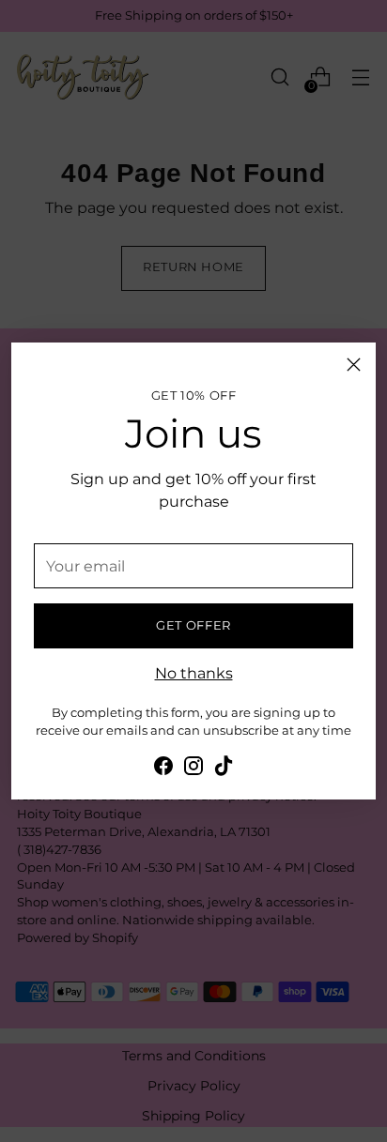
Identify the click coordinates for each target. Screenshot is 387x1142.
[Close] (353, 364)
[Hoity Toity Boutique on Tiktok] (223, 768)
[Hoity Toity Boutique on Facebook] (163, 768)
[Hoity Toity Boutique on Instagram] (193, 768)
